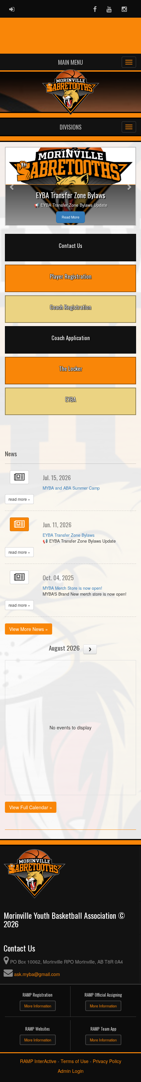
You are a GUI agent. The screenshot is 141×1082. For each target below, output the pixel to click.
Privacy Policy (107, 1061)
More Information (37, 1005)
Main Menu (70, 62)
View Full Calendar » (30, 807)
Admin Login (71, 1071)
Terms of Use (75, 1061)
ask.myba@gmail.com (37, 974)
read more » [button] (19, 499)
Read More (70, 217)
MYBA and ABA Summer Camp (71, 488)
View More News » (28, 629)
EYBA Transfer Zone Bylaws (68, 535)
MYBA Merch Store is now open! (72, 588)
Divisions (71, 127)
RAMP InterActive (38, 1061)
